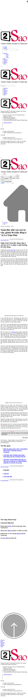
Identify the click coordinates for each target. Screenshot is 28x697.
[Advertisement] (14, 15)
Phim (7, 54)
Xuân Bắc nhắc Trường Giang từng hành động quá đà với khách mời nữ (14, 455)
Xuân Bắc (13, 332)
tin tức (9, 526)
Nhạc (7, 57)
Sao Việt (12, 431)
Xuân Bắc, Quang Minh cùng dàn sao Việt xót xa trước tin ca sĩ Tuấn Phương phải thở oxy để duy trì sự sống (15, 461)
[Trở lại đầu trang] (14, 638)
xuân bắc (6, 473)
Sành (4, 63)
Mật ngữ (5, 62)
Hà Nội (2, 129)
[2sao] (14, 82)
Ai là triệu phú (7, 476)
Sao (7, 56)
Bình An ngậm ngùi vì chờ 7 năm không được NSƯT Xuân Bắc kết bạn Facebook (15, 450)
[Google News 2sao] (16, 240)
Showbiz (5, 53)
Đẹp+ (4, 58)
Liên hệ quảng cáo (7, 122)
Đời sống (5, 59)
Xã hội (5, 61)
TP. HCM (3, 135)
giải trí (19, 533)
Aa (4, 174)
